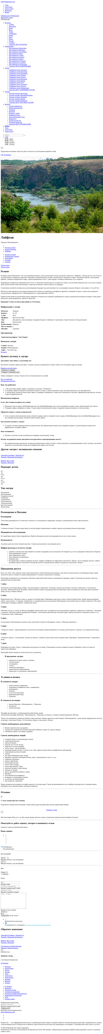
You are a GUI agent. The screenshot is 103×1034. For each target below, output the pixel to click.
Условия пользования (12, 992)
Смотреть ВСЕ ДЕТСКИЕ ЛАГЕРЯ (21, 102)
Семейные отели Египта (17, 77)
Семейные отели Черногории (19, 88)
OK (2, 155)
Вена (10, 30)
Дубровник (13, 34)
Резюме (10, 254)
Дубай (11, 32)
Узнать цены (5, 265)
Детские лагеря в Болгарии (18, 93)
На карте (4, 352)
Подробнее (7, 155)
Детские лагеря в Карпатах (18, 101)
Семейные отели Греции (17, 75)
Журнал (7, 104)
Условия (7, 260)
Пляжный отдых (14, 115)
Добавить (51, 810)
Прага (11, 39)
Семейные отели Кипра (17, 81)
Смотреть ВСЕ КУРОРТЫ (18, 44)
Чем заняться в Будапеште (18, 52)
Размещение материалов (13, 995)
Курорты (8, 23)
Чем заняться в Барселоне (17, 48)
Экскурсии (8, 7)
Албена (11, 24)
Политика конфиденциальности (16, 993)
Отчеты (7, 983)
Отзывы (7, 262)
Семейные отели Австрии (18, 70)
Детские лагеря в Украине (18, 97)
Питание (12, 111)
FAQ (6, 997)
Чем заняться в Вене (16, 53)
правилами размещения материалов (38, 925)
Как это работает (6, 379)
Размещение (12, 256)
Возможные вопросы (8, 381)
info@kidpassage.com (8, 2)
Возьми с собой (14, 113)
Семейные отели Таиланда (18, 84)
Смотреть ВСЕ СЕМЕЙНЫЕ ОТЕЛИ (22, 90)
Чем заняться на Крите (16, 57)
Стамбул (12, 43)
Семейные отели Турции (17, 86)
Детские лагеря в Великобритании (21, 95)
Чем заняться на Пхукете (17, 61)
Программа (9, 258)
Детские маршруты (15, 106)
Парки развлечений (15, 108)
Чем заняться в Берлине (17, 50)
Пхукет (11, 41)
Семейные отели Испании (18, 79)
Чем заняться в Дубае (16, 55)
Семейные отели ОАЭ (16, 82)
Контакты (8, 10)
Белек (11, 28)
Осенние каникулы (15, 122)
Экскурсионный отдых (17, 117)
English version (10, 999)
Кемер (11, 35)
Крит (10, 37)
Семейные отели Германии (18, 73)
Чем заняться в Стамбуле (17, 62)
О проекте (8, 986)
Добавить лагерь (10, 990)
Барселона (12, 26)
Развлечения (9, 46)
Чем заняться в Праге (16, 59)
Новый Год (12, 119)
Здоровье (12, 110)
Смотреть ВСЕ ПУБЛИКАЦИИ (20, 124)
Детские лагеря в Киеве (17, 99)
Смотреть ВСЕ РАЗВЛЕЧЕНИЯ (20, 66)
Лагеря (7, 91)
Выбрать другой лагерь (9, 368)
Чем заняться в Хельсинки (18, 64)
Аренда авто (9, 9)
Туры (6, 5)
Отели (7, 68)
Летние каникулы (15, 120)
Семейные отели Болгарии (18, 72)
